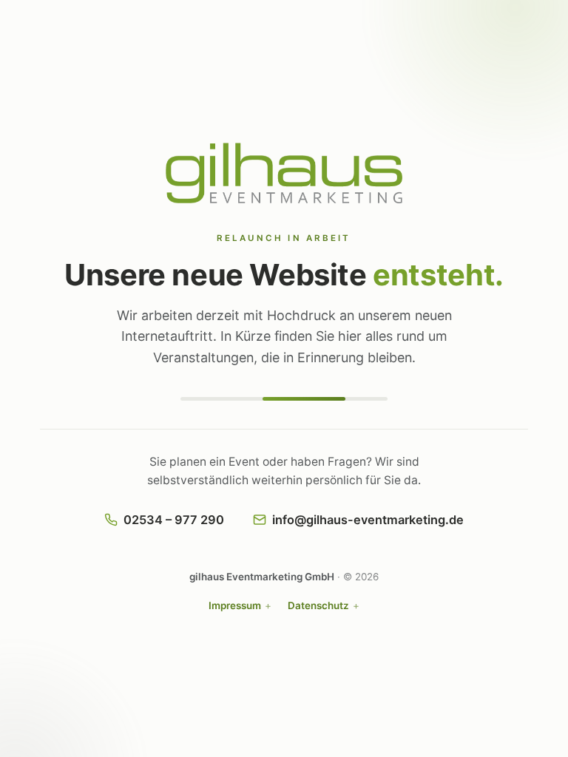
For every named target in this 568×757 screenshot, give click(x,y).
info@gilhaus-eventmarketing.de (368, 519)
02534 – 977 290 (174, 519)
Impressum (235, 605)
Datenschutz (318, 605)
